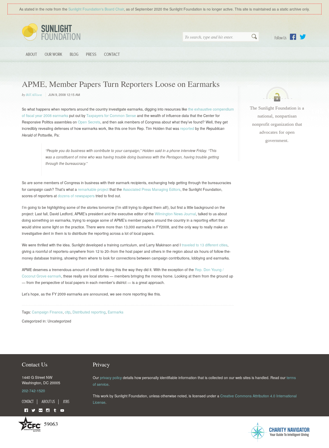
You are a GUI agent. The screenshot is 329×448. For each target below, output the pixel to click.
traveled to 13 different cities (204, 244)
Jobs (66, 401)
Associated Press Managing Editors (151, 189)
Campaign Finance (47, 312)
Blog (74, 54)
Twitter (303, 37)
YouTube (62, 410)
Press (91, 54)
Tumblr (55, 410)
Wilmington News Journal (175, 213)
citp (67, 312)
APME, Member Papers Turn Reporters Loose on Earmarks (121, 83)
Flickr (40, 410)
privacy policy (111, 377)
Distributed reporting (89, 312)
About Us (48, 401)
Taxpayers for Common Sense (111, 115)
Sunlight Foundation (52, 32)
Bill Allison (34, 94)
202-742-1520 (33, 390)
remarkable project (93, 189)
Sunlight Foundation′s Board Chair (96, 9)
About (31, 54)
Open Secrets (89, 121)
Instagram (48, 410)
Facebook (293, 37)
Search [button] (254, 37)
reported (187, 128)
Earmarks (115, 312)
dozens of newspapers (76, 195)
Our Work (53, 54)
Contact (112, 54)
